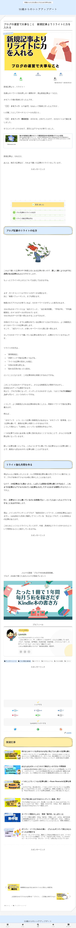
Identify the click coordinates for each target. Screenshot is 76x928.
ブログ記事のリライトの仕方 (26, 212)
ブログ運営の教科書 (25, 661)
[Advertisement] (38, 185)
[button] (55, 79)
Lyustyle (22, 634)
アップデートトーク (11, 661)
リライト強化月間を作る (25, 218)
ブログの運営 (59, 661)
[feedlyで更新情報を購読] (25, 652)
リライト (68, 661)
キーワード (37, 661)
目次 (36, 205)
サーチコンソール (48, 661)
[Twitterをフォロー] (21, 652)
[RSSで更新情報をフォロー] (29, 652)
